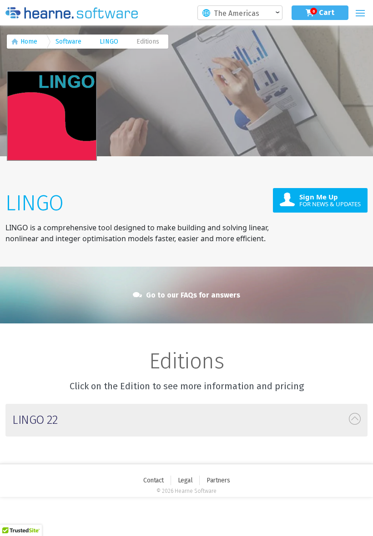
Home (28, 41)
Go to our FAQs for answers (192, 295)
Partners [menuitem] (218, 480)
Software (68, 41)
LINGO (109, 41)
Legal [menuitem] (185, 480)
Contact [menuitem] (153, 480)
